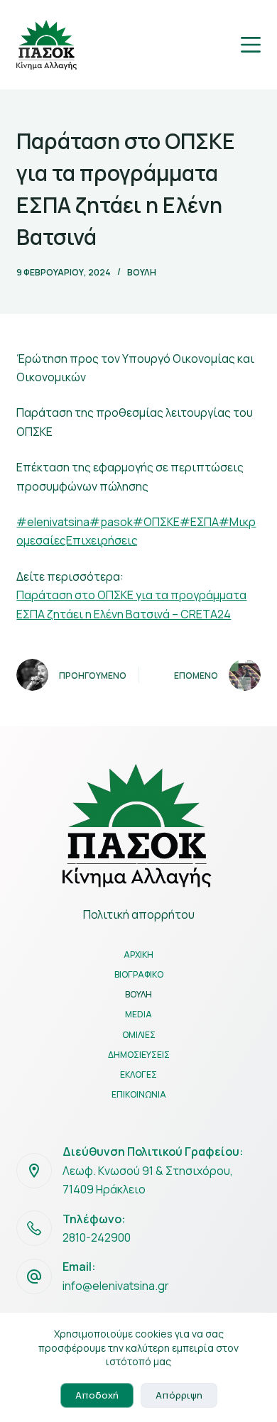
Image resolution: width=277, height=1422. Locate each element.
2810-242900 (97, 1237)
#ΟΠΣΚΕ (156, 522)
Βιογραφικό (138, 974)
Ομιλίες (139, 1035)
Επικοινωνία (139, 1094)
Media (138, 1014)
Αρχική (138, 955)
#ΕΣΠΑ (199, 522)
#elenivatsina (52, 522)
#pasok (111, 522)
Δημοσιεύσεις (139, 1055)
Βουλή (141, 272)
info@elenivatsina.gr (116, 1286)
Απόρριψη (179, 1395)
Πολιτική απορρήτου (139, 914)
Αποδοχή (97, 1395)
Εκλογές (138, 1075)
